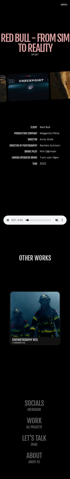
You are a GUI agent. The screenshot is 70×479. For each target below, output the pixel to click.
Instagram (34, 409)
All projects (34, 427)
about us (34, 462)
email (34, 444)
